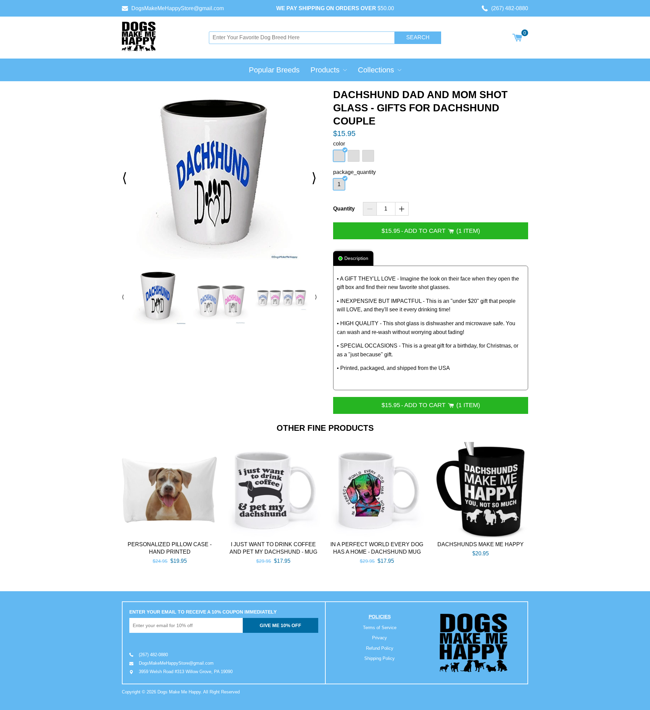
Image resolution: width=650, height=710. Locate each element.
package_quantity (354, 172)
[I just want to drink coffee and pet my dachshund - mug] (273, 489)
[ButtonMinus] (370, 209)
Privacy (379, 637)
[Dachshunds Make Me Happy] (480, 489)
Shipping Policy (379, 658)
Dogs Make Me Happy (179, 691)
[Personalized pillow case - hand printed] (169, 489)
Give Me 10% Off (280, 625)
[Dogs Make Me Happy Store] (473, 643)
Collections (376, 70)
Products (325, 70)
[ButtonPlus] (402, 209)
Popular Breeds (274, 70)
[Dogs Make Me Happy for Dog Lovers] (139, 36)
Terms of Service (379, 627)
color (339, 144)
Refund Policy (379, 648)
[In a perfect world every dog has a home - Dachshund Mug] (377, 489)
